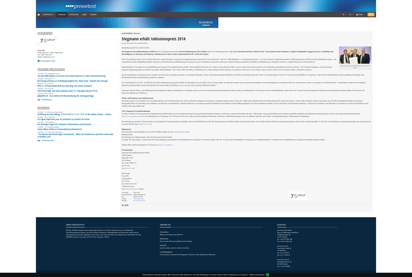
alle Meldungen (47, 100)
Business (62, 14)
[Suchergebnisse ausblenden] (128, 205)
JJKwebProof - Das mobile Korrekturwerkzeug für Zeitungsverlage (66, 95)
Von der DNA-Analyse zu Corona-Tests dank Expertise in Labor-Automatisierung (71, 75)
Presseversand (164, 241)
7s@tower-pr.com (138, 199)
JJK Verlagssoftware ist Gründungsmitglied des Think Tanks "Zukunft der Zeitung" (73, 80)
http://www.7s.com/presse (164, 145)
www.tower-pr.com (139, 201)
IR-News (93, 14)
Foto (185, 241)
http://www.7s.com (145, 124)
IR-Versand (172, 241)
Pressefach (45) (47, 60)
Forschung (74, 14)
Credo (197, 254)
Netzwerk (192, 254)
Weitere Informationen (257, 275)
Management (184, 254)
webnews (179, 248)
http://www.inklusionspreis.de (218, 51)
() (372, 14)
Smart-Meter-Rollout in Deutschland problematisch (60, 129)
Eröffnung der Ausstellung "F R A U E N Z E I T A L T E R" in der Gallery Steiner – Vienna (74, 114)
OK (268, 275)
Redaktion (180, 241)
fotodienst (186, 248)
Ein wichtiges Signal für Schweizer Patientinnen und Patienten (64, 124)
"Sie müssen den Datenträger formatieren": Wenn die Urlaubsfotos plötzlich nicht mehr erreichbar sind (75, 135)
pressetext (163, 248)
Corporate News (175, 254)
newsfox (173, 248)
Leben (84, 14)
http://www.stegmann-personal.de (167, 51)
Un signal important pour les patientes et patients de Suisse (64, 119)
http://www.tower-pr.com (130, 189)
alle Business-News (48, 140)
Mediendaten (204, 254)
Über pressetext (164, 254)
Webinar (189, 241)
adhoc (168, 248)
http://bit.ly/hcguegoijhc (182, 132)
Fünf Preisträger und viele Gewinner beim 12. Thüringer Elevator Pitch (67, 90)
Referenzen (212, 254)
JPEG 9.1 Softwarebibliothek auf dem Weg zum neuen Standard (65, 85)
